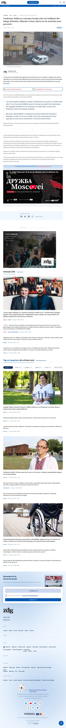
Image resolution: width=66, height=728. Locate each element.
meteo (48, 367)
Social (15, 15)
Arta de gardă (7, 649)
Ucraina (28, 367)
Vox (16, 671)
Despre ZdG (6, 617)
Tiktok (37, 707)
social (34, 651)
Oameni (18, 667)
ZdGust (5, 656)
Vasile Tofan (58, 367)
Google (28, 707)
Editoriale (35, 647)
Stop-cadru (21, 671)
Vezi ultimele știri (41, 360)
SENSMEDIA (35, 723)
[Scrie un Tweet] (25, 216)
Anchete (5, 671)
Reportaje (12, 667)
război (38, 367)
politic (30, 651)
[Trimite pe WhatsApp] (32, 216)
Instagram (40, 703)
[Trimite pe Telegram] (29, 216)
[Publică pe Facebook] (21, 216)
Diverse (32, 630)
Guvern (8, 367)
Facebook (35, 703)
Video (5, 635)
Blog (5, 643)
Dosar (9, 319)
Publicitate (6, 620)
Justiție (5, 630)
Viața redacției (43, 647)
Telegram (26, 703)
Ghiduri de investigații (48, 680)
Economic (21, 630)
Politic (5, 412)
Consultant (26, 649)
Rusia (18, 367)
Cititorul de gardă (17, 649)
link (7, 244)
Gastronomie (52, 647)
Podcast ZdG (21, 647)
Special (5, 663)
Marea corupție (18, 680)
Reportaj (11, 671)
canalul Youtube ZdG (44, 166)
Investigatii (7, 676)
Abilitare (5, 667)
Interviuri (33, 667)
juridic (25, 651)
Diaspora (28, 647)
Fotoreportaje (25, 667)
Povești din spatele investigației (32, 680)
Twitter (33, 707)
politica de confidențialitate (30, 595)
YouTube (30, 703)
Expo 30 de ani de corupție (44, 667)
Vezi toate (20, 272)
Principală (5, 15)
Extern (26, 630)
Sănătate (14, 647)
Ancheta (5, 680)
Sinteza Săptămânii (13, 332)
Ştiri (11, 15)
